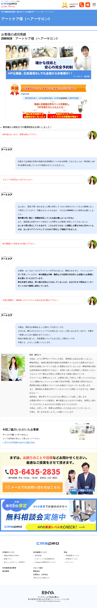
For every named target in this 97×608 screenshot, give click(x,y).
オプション (70, 562)
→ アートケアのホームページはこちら (18, 442)
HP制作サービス (8, 552)
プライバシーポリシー (41, 578)
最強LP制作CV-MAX (11, 555)
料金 (65, 552)
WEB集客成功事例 (9, 568)
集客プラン (8, 559)
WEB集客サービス (40, 552)
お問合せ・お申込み (40, 574)
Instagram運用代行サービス (45, 562)
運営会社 (36, 571)
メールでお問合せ (87, 5)
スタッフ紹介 (38, 568)
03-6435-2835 (81, 5)
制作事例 (5, 571)
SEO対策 (38, 555)
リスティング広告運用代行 (45, 559)
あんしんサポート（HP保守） (15, 562)
